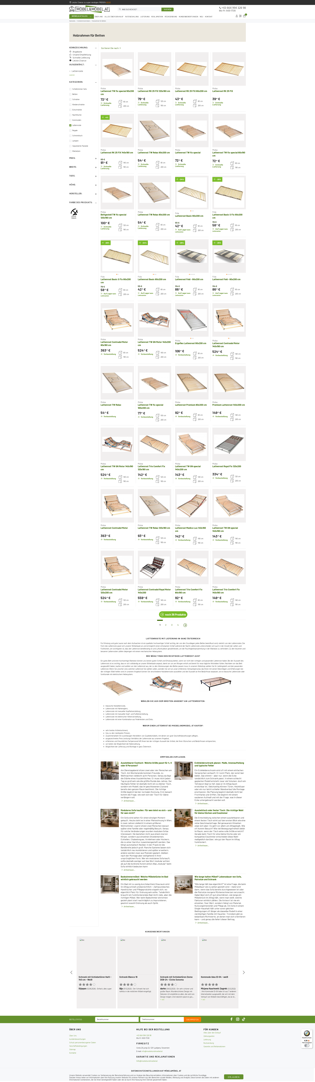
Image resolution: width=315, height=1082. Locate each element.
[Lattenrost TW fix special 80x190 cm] (229, 130)
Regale (75, 130)
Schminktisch (77, 135)
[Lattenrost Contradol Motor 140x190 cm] (229, 320)
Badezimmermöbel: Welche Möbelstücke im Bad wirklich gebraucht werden (144, 878)
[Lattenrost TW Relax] (117, 383)
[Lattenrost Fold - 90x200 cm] (192, 256)
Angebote (77, 52)
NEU (201, 17)
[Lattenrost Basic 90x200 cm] (192, 192)
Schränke (75, 99)
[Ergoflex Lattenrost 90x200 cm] (192, 320)
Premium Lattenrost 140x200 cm (228, 404)
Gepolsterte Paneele (80, 146)
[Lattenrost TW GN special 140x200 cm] (192, 444)
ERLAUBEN (233, 1077)
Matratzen (76, 151)
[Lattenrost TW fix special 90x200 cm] (117, 69)
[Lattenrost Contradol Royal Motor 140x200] (154, 567)
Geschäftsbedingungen (78, 1046)
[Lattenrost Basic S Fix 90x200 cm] (229, 192)
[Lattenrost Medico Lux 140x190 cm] (192, 506)
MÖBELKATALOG (80, 16)
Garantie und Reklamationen (214, 1046)
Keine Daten (73, 217)
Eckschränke (77, 110)
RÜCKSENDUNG (171, 17)
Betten (75, 94)
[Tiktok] (243, 1019)
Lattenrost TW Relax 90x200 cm (154, 152)
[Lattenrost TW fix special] (192, 130)
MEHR (108, 2)
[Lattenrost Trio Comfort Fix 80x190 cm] (192, 567)
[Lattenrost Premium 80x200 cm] (192, 383)
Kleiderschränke (78, 104)
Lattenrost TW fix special (187, 152)
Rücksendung (209, 1043)
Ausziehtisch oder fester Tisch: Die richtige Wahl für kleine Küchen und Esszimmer (219, 811)
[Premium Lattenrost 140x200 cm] (229, 383)
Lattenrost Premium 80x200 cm (191, 404)
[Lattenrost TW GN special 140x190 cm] (229, 506)
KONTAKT (209, 17)
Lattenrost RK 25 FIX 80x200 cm (191, 91)
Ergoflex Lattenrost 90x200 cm (190, 343)
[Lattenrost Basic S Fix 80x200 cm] (117, 256)
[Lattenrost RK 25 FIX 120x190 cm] (154, 69)
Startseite (72, 21)
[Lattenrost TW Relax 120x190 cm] (154, 506)
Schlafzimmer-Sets (79, 89)
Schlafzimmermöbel (83, 21)
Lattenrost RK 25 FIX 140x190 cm (117, 152)
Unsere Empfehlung (82, 55)
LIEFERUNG (145, 17)
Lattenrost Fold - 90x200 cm (189, 279)
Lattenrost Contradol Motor (114, 528)
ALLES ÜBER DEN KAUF (114, 17)
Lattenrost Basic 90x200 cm (189, 215)
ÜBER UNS (99, 17)
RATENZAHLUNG (132, 17)
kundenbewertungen (77, 1039)
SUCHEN (167, 9)
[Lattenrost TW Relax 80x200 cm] (154, 192)
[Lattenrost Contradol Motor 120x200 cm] (117, 567)
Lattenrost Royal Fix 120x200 (226, 466)
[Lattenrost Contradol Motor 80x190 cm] (117, 320)
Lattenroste (77, 71)
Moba (103, 88)
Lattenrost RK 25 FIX (222, 91)
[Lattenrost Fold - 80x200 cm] (229, 256)
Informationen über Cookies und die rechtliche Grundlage (184, 1075)
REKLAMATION (157, 17)
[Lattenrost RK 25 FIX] (229, 69)
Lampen (75, 141)
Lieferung (207, 1039)
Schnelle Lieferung (81, 58)
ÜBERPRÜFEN (192, 1019)
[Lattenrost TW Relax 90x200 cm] (154, 130)
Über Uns (73, 1035)
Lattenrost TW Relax (111, 404)
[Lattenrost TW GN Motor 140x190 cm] (117, 444)
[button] (179, 193)
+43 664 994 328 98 (233, 8)
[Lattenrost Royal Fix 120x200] (229, 444)
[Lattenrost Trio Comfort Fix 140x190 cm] (229, 567)
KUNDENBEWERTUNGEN (188, 17)
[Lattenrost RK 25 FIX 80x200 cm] (192, 69)
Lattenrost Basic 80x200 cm (152, 279)
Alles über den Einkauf (212, 1032)
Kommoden (76, 120)
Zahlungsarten (209, 1036)
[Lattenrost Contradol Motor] (117, 506)
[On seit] (185, 625)
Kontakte (72, 1053)
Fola (177, 213)
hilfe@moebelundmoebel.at (147, 1061)
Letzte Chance (79, 61)
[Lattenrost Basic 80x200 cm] (154, 256)
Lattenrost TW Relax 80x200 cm (154, 214)
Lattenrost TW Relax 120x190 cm (154, 528)
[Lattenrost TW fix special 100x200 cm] (154, 383)
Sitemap (72, 1049)
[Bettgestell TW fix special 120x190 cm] (117, 192)
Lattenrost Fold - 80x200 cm (226, 279)
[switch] (306, 1045)
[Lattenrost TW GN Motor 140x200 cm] (154, 320)
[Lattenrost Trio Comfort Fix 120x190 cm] (154, 444)
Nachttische (76, 115)
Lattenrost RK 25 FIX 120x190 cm (154, 91)
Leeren (72, 75)
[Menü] (311, 1030)
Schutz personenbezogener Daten (82, 1042)
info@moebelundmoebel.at (152, 1051)
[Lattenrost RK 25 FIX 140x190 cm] (117, 130)
